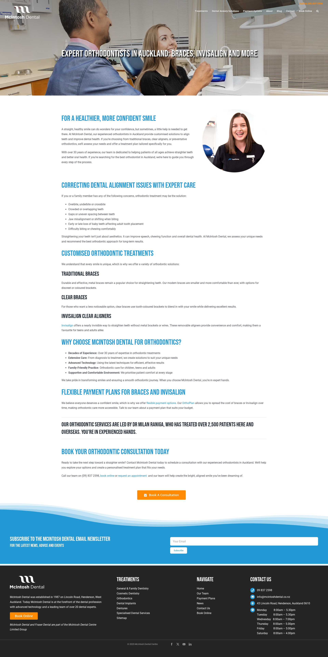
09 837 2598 (264, 590)
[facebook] (171, 644)
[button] (317, 11)
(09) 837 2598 (315, 3)
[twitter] (177, 644)
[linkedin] (190, 644)
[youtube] (184, 644)
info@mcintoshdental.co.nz (273, 596)
